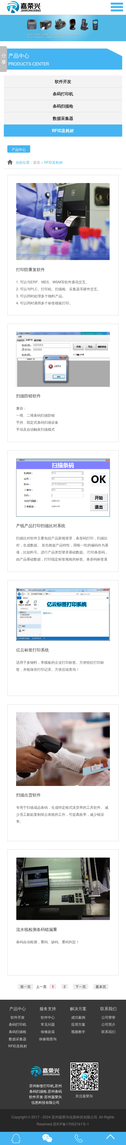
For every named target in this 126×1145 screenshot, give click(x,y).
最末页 (101, 986)
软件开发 (63, 81)
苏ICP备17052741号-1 (71, 1123)
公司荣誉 (108, 1017)
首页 (36, 162)
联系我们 (108, 1031)
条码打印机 (63, 93)
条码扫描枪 (63, 106)
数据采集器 (63, 118)
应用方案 (78, 1024)
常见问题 (48, 1024)
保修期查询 (48, 1038)
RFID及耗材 (63, 130)
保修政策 (48, 1031)
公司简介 (108, 1024)
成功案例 (78, 1017)
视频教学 (78, 1031)
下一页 (80, 986)
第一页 (25, 986)
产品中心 (19, 149)
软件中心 (48, 1017)
